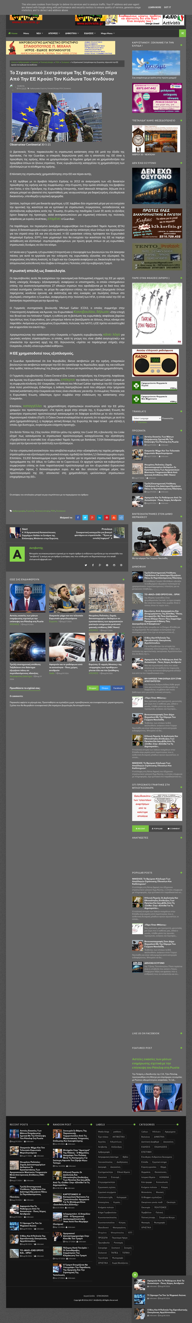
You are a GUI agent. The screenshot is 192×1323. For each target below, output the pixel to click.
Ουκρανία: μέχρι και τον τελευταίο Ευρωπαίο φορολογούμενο (162, 451)
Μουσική (160, 1192)
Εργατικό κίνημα (159, 1162)
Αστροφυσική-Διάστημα (21, 676)
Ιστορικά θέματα (148, 1177)
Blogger (92, 688)
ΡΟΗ (57, 62)
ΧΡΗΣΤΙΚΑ (103, 1263)
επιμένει (54, 218)
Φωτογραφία (117, 1258)
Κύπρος (122, 1222)
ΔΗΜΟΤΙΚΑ (159, 1137)
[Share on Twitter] (85, 517)
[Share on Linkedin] (99, 517)
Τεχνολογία (103, 1258)
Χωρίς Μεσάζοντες (120, 1263)
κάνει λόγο (112, 334)
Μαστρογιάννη (119, 1227)
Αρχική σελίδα (89, 1296)
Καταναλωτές (162, 1182)
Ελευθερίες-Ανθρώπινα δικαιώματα (156, 1157)
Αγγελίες (102, 1142)
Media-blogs (103, 1131)
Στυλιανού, (67, 88)
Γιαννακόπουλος (105, 1162)
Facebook (118, 688)
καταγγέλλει (33, 406)
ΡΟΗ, (61, 88)
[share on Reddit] (121, 517)
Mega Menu (106, 33)
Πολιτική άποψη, (53, 88)
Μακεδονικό (103, 1227)
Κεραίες (116, 1202)
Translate (142, 422)
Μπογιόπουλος (117, 1232)
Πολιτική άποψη (46, 62)
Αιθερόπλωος (116, 1142)
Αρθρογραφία (23, 62)
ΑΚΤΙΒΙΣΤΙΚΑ (118, 1137)
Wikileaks (156, 1131)
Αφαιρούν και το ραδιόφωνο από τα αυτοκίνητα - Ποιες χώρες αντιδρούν (165, 1281)
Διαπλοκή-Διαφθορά (150, 1142)
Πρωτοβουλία (104, 1242)
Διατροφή (102, 1167)
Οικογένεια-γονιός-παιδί (151, 1202)
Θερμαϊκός (145, 1172)
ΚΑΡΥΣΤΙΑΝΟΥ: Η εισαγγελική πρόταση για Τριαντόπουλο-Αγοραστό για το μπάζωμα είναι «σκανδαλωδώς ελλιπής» (71, 1199)
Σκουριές (128, 1248)
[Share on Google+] (92, 517)
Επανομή (115, 1177)
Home (14, 33)
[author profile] (13, 90)
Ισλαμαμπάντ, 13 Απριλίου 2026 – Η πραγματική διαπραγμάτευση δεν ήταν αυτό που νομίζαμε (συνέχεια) (71, 1218)
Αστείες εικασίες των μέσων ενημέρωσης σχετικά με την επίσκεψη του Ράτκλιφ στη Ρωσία (27, 618)
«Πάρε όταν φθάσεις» (155, 697)
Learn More (154, 7)
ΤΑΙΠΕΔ (114, 1253)
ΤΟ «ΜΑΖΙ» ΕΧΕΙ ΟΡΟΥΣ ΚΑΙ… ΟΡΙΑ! (162, 594)
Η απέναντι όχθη (105, 1197)
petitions (117, 1131)
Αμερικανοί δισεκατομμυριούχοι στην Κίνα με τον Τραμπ (76, 1236)
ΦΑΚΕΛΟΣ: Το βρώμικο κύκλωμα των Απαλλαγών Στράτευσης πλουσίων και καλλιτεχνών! (152, 765)
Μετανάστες (146, 1192)
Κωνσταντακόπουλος (107, 1217)
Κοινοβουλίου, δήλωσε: (92, 311)
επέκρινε (68, 379)
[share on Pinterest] (106, 517)
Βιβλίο (125, 1157)
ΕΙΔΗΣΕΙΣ (145, 1147)
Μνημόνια (102, 1232)
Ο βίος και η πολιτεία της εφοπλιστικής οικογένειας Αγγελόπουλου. (167, 1311)
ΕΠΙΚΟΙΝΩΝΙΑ (102, 1296)
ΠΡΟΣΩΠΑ (103, 1238)
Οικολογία (171, 1202)
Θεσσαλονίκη (160, 1172)
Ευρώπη (34, 62)
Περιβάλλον (146, 1212)
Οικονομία (145, 1207)
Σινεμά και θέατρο (167, 1217)
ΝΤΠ (130, 1232)
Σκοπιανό (115, 1248)
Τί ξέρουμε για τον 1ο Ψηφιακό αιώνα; (166, 1295)
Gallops (144, 1131)
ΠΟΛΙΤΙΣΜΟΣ (160, 1207)
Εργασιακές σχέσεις (107, 1187)
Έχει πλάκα (103, 1137)
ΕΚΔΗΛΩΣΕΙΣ (160, 1147)
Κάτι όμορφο (146, 1182)
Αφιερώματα (170, 1131)
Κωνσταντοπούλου (106, 1222)
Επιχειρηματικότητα (106, 1182)
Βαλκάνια (145, 1137)
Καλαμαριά (121, 1197)
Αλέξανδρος (116, 1147)
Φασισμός (145, 1222)
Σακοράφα (102, 1248)
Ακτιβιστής (102, 1147)
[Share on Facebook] (78, 517)
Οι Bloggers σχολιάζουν (151, 1197)
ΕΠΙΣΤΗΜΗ (146, 1152)
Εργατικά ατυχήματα (107, 1192)
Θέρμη (163, 1167)
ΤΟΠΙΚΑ (126, 1253)
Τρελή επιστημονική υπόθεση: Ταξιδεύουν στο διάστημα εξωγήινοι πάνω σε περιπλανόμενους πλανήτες (163, 486)
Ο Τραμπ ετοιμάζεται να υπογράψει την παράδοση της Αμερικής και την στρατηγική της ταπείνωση (71, 1269)
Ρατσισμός (118, 1242)
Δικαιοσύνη (115, 1167)
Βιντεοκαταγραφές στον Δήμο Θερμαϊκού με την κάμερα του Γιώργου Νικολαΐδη (160, 717)
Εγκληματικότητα (105, 1172)
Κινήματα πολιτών (106, 1207)
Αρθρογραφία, (35, 88)
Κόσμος (164, 1187)
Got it (167, 7)
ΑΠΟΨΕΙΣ (14, 624)
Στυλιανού (65, 62)
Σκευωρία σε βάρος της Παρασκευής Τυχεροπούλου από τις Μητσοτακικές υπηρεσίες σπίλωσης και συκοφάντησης (71, 1135)
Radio (51, 673)
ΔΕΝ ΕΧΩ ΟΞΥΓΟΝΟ (154, 963)
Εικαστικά (102, 1177)
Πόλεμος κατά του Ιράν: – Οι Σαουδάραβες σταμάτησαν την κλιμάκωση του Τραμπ (76, 1251)
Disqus (105, 688)
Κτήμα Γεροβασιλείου (107, 1212)
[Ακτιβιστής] (31, 19)
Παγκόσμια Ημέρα (120, 1238)
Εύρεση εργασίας (148, 1167)
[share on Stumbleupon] (114, 517)
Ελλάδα (144, 1162)
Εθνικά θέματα (123, 1172)
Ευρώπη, (43, 88)
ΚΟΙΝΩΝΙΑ (164, 1177)
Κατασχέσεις (103, 1202)
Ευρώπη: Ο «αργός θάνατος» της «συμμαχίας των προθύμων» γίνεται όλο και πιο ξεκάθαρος (105, 667)
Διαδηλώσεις (122, 1162)
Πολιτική (159, 1212)
